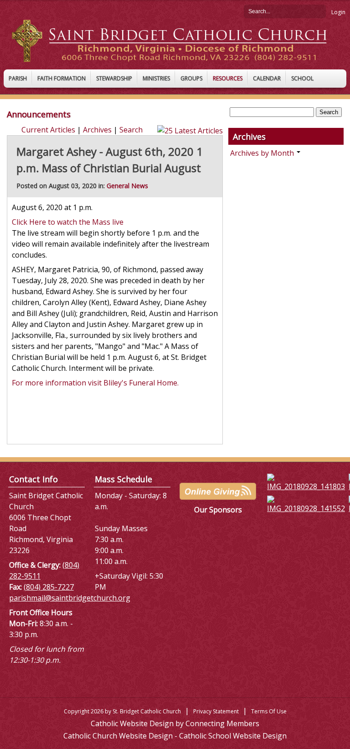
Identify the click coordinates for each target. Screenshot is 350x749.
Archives (97, 130)
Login (338, 12)
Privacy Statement (216, 711)
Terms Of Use (269, 711)
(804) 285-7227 (49, 587)
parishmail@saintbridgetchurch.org (69, 598)
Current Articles (48, 130)
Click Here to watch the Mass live (68, 222)
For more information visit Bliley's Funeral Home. (96, 383)
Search (319, 11)
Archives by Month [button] (263, 153)
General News (127, 185)
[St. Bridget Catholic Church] (175, 40)
